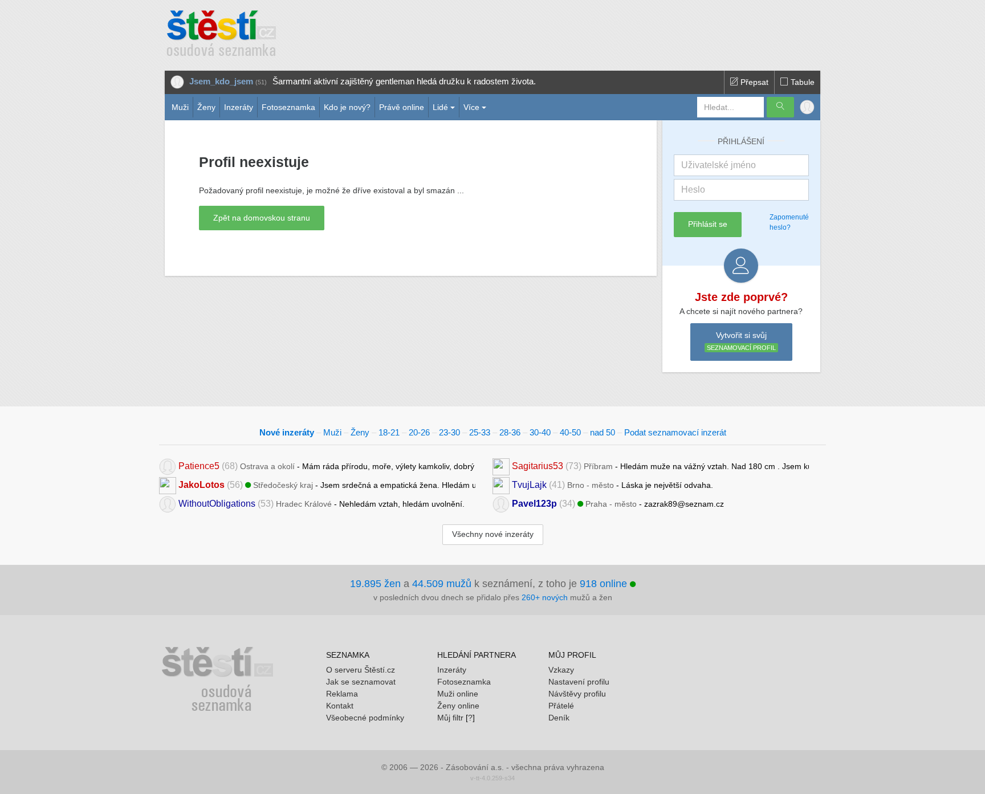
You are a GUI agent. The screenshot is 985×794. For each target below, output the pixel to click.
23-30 (449, 432)
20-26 (419, 432)
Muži (180, 107)
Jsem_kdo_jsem (221, 81)
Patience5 (198, 466)
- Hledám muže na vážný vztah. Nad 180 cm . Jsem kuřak (660, 466)
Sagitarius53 (537, 466)
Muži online (457, 693)
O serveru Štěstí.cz (360, 669)
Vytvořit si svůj (741, 341)
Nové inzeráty (286, 432)
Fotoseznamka (288, 107)
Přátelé (561, 705)
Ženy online (458, 705)
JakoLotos (201, 485)
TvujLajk (529, 485)
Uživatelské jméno (718, 165)
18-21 (389, 432)
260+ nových (545, 597)
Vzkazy (561, 669)
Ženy (206, 107)
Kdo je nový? (347, 107)
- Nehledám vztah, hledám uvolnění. (321, 503)
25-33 (479, 432)
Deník (558, 717)
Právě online (401, 107)
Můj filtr (450, 717)
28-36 (509, 432)
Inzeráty (238, 107)
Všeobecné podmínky (365, 717)
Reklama (342, 693)
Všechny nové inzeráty (493, 534)
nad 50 (602, 432)
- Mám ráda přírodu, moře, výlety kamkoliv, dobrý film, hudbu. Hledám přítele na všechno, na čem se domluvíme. (326, 466)
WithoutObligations (216, 503)
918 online (605, 583)
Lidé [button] (440, 107)
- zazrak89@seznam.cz (618, 503)
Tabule (801, 82)
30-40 (540, 432)
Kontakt (339, 705)
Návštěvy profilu (577, 693)
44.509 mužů (441, 583)
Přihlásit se (707, 224)
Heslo (693, 189)
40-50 (570, 432)
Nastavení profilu (578, 681)
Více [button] (471, 107)
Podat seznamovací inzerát (675, 432)
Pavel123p (534, 503)
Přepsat (753, 82)
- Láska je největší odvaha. (612, 485)
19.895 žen (375, 583)
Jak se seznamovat (361, 681)
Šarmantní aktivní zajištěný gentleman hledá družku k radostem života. (404, 81)
